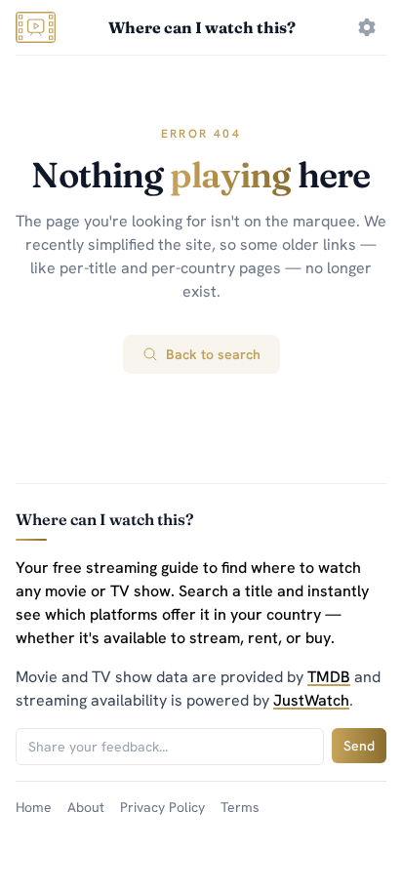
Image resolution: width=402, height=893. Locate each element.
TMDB (328, 677)
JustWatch (311, 700)
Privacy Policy (162, 807)
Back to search (213, 354)
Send (359, 745)
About (85, 807)
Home (34, 807)
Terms (240, 807)
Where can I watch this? (202, 27)
